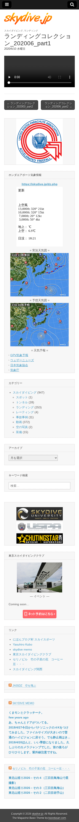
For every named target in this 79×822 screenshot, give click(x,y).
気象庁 (14, 370)
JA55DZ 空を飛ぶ (24, 685)
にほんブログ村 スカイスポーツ (34, 639)
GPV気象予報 (19, 355)
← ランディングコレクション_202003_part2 (21, 105)
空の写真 (22, 427)
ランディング (31, 30)
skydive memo (22, 649)
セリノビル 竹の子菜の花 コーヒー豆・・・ (41, 768)
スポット (22, 397)
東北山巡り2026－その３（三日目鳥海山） (37, 788)
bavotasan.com (57, 818)
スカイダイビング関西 (27, 669)
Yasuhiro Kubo (22, 644)
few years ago (19, 717)
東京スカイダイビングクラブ (32, 654)
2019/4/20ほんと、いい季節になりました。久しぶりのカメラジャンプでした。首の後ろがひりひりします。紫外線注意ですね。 (39, 747)
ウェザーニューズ (22, 360)
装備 (19, 432)
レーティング (25, 412)
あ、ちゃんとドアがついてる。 (29, 722)
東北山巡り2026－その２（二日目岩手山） (37, 792)
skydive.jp (37, 813)
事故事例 (22, 417)
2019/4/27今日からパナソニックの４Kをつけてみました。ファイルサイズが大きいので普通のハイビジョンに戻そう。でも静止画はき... (39, 732)
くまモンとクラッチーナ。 (26, 712)
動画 (19, 422)
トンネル (22, 402)
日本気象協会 (19, 365)
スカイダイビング (13, 30)
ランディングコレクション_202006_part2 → (58, 105)
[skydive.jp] (29, 18)
